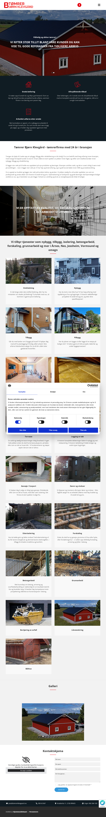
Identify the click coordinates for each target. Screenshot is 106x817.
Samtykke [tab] (22, 392)
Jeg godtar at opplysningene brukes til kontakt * (74, 785)
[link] (26, 760)
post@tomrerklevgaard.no (17, 803)
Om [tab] (84, 392)
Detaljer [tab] (53, 392)
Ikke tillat (23, 430)
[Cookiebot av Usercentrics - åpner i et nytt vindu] (89, 385)
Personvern (33, 812)
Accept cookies (26, 770)
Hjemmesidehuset (20, 812)
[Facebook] (79, 5)
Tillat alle (83, 430)
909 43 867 (42, 803)
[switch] (41, 422)
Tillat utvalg (53, 430)
